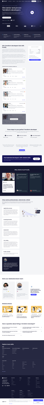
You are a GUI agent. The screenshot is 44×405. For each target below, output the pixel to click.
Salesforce (3, 365)
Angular (13, 364)
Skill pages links (29, 394)
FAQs (36, 384)
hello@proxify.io (4, 381)
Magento (23, 363)
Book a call (33, 294)
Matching (29, 384)
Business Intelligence (14, 349)
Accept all (38, 400)
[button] (11, 328)
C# (2, 363)
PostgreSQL (23, 368)
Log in (38, 1)
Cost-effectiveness (13, 384)
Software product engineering (21, 392)
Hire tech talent (34, 1)
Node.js (23, 365)
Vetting (28, 383)
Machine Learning (14, 353)
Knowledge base (38, 383)
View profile (23, 88)
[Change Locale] (41, 1)
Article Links (29, 391)
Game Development (4, 354)
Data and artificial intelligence (22, 394)
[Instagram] (5, 385)
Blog (36, 380)
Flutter (13, 365)
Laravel (13, 368)
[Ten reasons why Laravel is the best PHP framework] (7, 309)
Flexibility (12, 383)
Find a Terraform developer (6, 17)
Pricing (17, 1)
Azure (3, 368)
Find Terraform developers (36, 159)
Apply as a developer (27, 1)
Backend (3, 349)
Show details (10, 403)
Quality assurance (22, 397)
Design (3, 357)
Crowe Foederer (13, 391)
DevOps (15, 72)
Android (13, 363)
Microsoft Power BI (24, 364)
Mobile (3, 353)
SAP (2, 364)
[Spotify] (7, 385)
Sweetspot (12, 397)
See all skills (3, 371)
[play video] (13, 179)
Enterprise (20, 1)
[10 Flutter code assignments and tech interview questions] (22, 309)
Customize (38, 402)
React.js (33, 363)
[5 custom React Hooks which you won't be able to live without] (36, 309)
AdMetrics (12, 394)
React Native (34, 364)
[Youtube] (8, 385)
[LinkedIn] (2, 385)
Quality (12, 380)
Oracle (3, 369)
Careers (28, 380)
